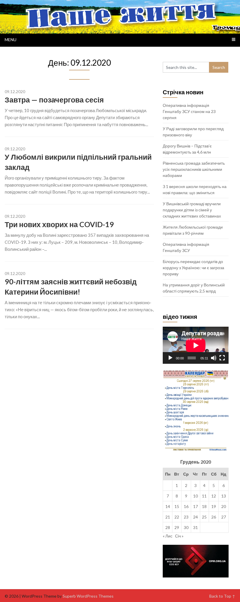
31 (195, 527)
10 (195, 495)
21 (167, 516)
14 (167, 506)
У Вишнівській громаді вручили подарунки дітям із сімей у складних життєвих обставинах (192, 209)
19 (213, 506)
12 (213, 495)
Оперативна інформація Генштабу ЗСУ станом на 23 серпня (189, 111)
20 (223, 506)
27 (223, 516)
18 (204, 506)
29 (176, 527)
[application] (196, 345)
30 (186, 527)
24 (195, 516)
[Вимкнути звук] (214, 358)
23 (186, 516)
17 (195, 506)
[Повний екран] (222, 358)
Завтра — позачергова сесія (54, 99)
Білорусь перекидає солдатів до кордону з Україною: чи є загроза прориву (193, 267)
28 (167, 527)
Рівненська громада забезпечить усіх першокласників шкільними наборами (194, 169)
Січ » (179, 535)
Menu (10, 39)
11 (204, 495)
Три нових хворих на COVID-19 (59, 224)
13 (223, 495)
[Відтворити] (170, 358)
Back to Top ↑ (222, 596)
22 (176, 516)
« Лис (167, 535)
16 (186, 506)
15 (176, 506)
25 (204, 516)
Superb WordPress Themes (88, 596)
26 (213, 516)
